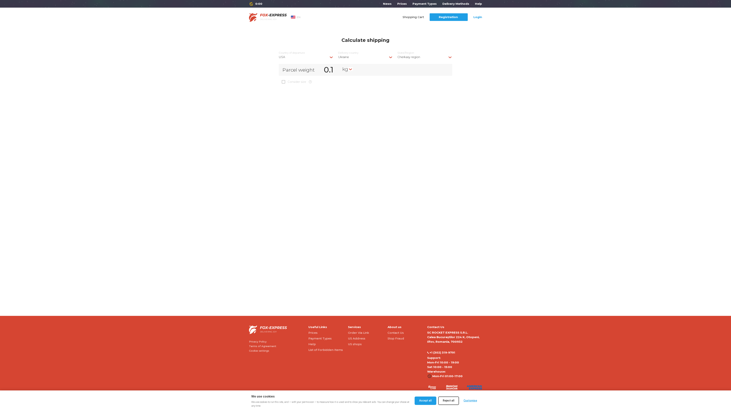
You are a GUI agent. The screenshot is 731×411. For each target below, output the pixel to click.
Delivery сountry (348, 53)
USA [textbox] (282, 57)
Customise (470, 400)
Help (478, 4)
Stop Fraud (396, 338)
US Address (356, 338)
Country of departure (292, 53)
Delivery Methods (455, 4)
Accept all (425, 400)
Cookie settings (259, 350)
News (387, 4)
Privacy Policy (258, 341)
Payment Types (425, 4)
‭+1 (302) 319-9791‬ (442, 352)
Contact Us (396, 333)
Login (477, 17)
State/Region (405, 53)
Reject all (448, 400)
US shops (355, 344)
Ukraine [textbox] (343, 57)
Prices (402, 4)
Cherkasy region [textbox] (408, 57)
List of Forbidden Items (325, 350)
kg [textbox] (345, 69)
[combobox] (306, 57)
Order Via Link (358, 333)
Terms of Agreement (262, 346)
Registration (448, 17)
